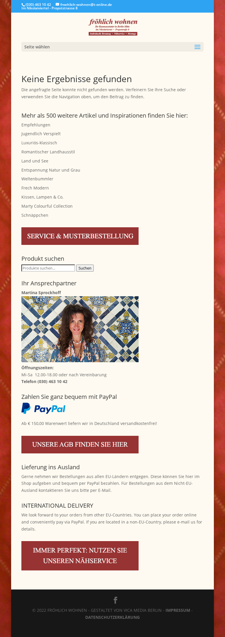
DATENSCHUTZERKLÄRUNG (112, 617)
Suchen (85, 268)
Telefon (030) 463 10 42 (44, 381)
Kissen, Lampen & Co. (42, 197)
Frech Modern (35, 188)
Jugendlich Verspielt (41, 133)
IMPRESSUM (178, 610)
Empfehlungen (35, 125)
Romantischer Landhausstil (48, 152)
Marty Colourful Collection (47, 206)
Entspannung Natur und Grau (50, 170)
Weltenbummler (37, 179)
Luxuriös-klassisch (39, 142)
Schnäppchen (34, 215)
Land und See (34, 161)
